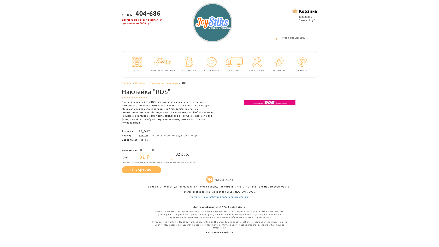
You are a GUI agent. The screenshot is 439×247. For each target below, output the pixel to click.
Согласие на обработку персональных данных (219, 197)
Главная (127, 83)
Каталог (140, 83)
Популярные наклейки (163, 83)
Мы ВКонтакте (224, 179)
